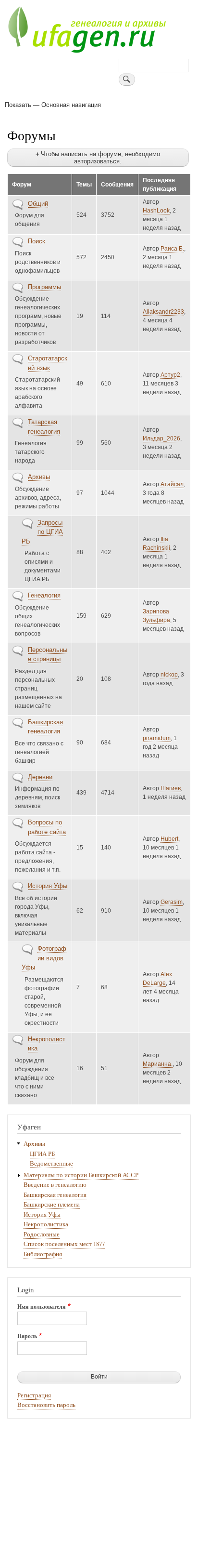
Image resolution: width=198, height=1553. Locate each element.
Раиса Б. (172, 248)
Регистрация (34, 1395)
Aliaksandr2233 (163, 311)
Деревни (40, 777)
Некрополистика (46, 1224)
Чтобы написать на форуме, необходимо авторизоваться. (100, 157)
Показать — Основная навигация (53, 104)
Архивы (39, 476)
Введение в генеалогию (55, 1185)
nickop (169, 674)
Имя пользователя (41, 1307)
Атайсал (172, 484)
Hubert (169, 839)
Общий (38, 203)
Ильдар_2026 (161, 438)
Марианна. (158, 1064)
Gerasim (172, 902)
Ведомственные (51, 1163)
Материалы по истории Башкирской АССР (81, 1175)
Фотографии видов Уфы (44, 958)
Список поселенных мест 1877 (64, 1244)
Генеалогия (44, 595)
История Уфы (47, 885)
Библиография (43, 1254)
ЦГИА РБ (42, 1154)
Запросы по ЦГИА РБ (42, 532)
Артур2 (170, 375)
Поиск (36, 241)
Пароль (27, 1336)
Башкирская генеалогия (55, 1195)
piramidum (157, 738)
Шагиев (171, 788)
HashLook (156, 210)
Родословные (42, 1234)
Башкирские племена (52, 1204)
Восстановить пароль (46, 1405)
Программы (44, 287)
